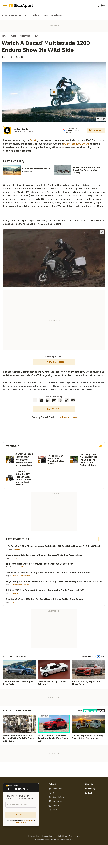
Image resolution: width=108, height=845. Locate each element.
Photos (45, 15)
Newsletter (56, 15)
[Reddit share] (60, 400)
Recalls (17, 549)
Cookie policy (46, 836)
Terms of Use (21, 823)
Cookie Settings (60, 836)
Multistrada (25, 36)
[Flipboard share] (54, 400)
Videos (36, 15)
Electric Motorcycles (21, 576)
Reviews (13, 15)
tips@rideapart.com (66, 417)
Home (4, 36)
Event (16, 558)
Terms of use (74, 836)
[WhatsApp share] (66, 400)
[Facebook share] (35, 400)
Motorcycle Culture (21, 584)
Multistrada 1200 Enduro (76, 143)
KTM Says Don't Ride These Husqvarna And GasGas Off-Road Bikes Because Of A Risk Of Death (53, 546)
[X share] (41, 400)
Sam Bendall (23, 129)
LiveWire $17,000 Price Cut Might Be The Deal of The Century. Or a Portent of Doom (48, 572)
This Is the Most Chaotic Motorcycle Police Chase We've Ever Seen (39, 563)
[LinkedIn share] (47, 400)
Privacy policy (33, 836)
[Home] (21, 5)
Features (23, 15)
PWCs (15, 593)
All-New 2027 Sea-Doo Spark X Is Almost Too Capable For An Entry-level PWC (45, 590)
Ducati (13, 36)
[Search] (97, 5)
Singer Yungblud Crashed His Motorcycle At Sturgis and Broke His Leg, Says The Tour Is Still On (54, 581)
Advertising (90, 788)
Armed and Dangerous (22, 567)
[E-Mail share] (73, 400)
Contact (88, 793)
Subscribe (21, 815)
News (4, 15)
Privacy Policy (28, 820)
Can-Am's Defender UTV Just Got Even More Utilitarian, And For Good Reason (44, 599)
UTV (15, 602)
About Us (89, 784)
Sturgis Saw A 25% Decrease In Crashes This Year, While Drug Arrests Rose (44, 555)
